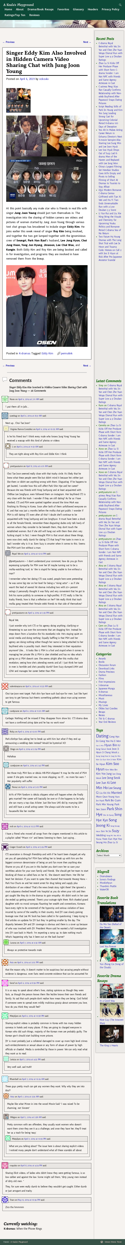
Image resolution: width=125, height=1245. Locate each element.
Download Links (106, 668)
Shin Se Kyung (108, 815)
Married (116, 792)
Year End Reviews (107, 722)
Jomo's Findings (107, 879)
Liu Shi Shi (104, 793)
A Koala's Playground (18, 4)
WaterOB (104, 889)
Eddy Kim (47, 353)
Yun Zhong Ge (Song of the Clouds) (111, 966)
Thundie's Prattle (108, 886)
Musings (103, 702)
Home (8, 9)
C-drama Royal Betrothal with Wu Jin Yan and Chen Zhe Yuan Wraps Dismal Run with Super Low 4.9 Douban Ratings (110, 525)
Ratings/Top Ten (15, 15)
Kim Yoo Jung (104, 773)
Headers (93, 9)
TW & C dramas (107, 718)
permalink (66, 353)
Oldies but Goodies (108, 708)
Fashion (102, 675)
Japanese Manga (107, 688)
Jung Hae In (105, 756)
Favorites (63, 9)
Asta (12, 962)
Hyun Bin (110, 745)
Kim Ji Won (111, 760)
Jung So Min (115, 756)
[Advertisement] (110, 322)
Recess (102, 715)
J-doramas (104, 685)
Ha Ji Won (115, 741)
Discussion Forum (107, 665)
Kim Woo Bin (111, 769)
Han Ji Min (100, 745)
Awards (102, 658)
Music (101, 698)
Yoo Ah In (117, 835)
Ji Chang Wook (109, 752)
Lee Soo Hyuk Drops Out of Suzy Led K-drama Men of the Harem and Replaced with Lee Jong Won (109, 157)
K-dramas (24, 353)
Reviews (34, 15)
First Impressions (107, 682)
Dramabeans (106, 876)
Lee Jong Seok (111, 778)
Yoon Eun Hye (109, 838)
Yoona (98, 839)
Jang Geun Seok (103, 749)
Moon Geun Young (105, 797)
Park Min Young (105, 804)
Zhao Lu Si (112, 842)
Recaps (102, 712)
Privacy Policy (110, 9)
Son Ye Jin (106, 831)
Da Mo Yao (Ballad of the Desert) (110, 926)
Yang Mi (109, 836)
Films (101, 678)
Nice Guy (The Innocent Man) (111, 1021)
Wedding (101, 835)
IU (119, 745)
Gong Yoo (104, 741)
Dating (102, 736)
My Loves (103, 705)
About (20, 9)
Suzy (115, 831)
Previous (8, 42)
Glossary (78, 9)
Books (101, 662)
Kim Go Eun (101, 759)
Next (87, 42)
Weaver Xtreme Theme (113, 1242)
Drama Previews (107, 672)
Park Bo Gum (113, 800)
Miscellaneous (105, 695)
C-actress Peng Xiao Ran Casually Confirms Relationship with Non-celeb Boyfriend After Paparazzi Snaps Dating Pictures (110, 502)
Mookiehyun (106, 882)
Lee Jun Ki (103, 782)
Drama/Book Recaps (41, 9)
